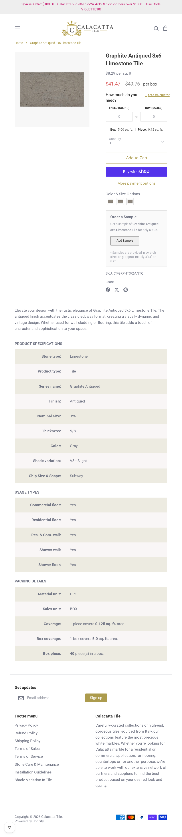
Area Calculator (156, 95)
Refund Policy (26, 733)
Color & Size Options (123, 194)
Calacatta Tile (51, 817)
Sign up (96, 698)
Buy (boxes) (153, 108)
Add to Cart (136, 157)
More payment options (136, 183)
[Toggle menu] (17, 28)
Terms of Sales (27, 748)
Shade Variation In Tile (33, 780)
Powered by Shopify (29, 821)
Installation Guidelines (33, 772)
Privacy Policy (26, 725)
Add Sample (125, 241)
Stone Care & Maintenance (37, 764)
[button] (110, 201)
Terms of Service (29, 756)
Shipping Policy (27, 741)
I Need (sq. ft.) (119, 108)
